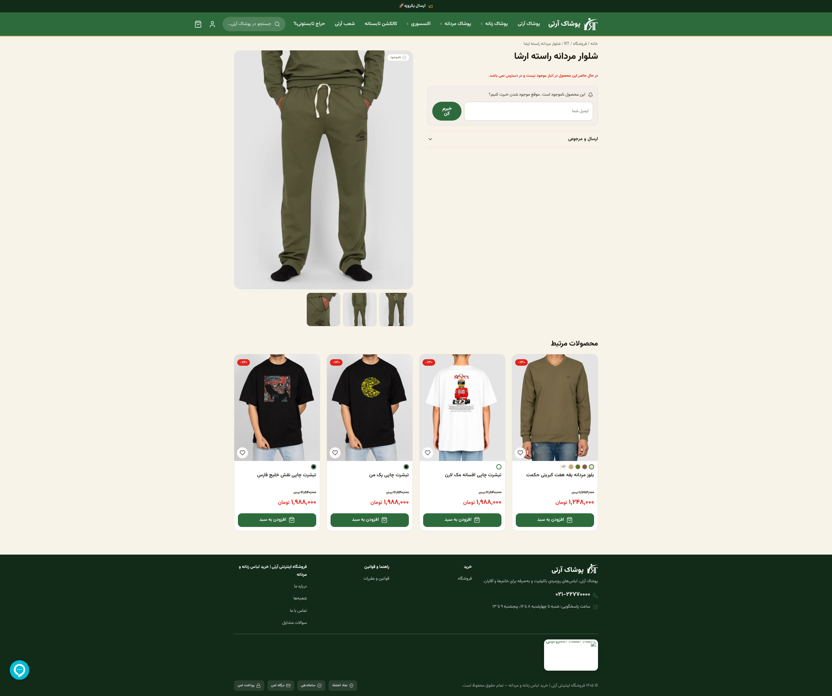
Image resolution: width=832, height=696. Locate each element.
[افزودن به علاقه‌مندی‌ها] (520, 452)
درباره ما (300, 586)
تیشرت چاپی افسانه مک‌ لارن (473, 475)
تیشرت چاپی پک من (389, 475)
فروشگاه (580, 44)
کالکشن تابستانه (381, 24)
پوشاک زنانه (496, 24)
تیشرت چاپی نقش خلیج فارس (286, 475)
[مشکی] (406, 466)
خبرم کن (447, 111)
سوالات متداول (294, 623)
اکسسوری (421, 24)
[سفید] (498, 466)
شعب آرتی (345, 24)
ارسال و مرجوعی (583, 139)
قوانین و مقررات (376, 578)
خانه (594, 44)
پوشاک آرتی (529, 24)
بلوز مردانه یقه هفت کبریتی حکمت (560, 475)
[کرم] (591, 466)
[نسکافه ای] (584, 466)
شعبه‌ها (300, 598)
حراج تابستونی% (309, 24)
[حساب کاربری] (212, 24)
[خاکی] (571, 466)
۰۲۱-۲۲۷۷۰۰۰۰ (572, 594)
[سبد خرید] (197, 24)
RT (566, 44)
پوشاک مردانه (458, 24)
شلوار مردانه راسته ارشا (542, 44)
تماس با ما (298, 611)
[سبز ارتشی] (577, 466)
